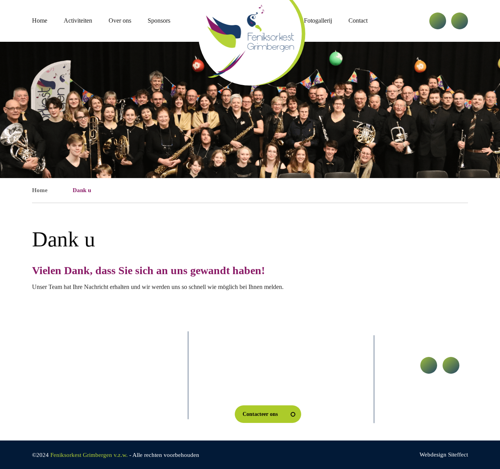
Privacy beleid (58, 379)
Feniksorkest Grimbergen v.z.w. (89, 455)
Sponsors (159, 20)
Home (39, 20)
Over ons (120, 20)
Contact (358, 20)
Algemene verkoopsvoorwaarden (68, 398)
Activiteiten (78, 20)
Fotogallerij (318, 20)
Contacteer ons (260, 414)
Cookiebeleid (116, 379)
